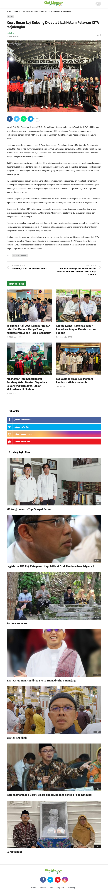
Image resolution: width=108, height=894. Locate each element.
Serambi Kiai (14, 852)
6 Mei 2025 (62, 387)
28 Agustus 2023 (13, 36)
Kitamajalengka (19, 255)
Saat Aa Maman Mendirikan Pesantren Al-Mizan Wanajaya (42, 680)
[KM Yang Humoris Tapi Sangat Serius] (54, 481)
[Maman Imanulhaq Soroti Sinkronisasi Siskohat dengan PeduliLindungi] (54, 767)
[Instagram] (65, 880)
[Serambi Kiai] (54, 824)
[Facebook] (43, 880)
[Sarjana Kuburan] (54, 596)
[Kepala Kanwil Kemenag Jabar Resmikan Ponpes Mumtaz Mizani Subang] (78, 305)
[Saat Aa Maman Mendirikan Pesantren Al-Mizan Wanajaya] (54, 653)
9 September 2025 (65, 337)
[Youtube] (58, 880)
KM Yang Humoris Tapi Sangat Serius (29, 509)
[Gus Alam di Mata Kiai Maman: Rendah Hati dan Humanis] (78, 359)
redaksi (10, 33)
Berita (10, 17)
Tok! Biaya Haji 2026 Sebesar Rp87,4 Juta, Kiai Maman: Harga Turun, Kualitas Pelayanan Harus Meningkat (29, 329)
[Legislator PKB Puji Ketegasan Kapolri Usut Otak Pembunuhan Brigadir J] (54, 539)
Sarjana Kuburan (17, 623)
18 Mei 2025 (13, 394)
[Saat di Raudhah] (54, 710)
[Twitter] (50, 880)
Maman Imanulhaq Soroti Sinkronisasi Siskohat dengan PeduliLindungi (49, 794)
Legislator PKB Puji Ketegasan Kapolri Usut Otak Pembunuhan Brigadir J (50, 566)
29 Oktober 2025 (15, 337)
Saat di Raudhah (17, 737)
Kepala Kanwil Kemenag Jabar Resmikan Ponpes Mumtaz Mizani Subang (76, 329)
